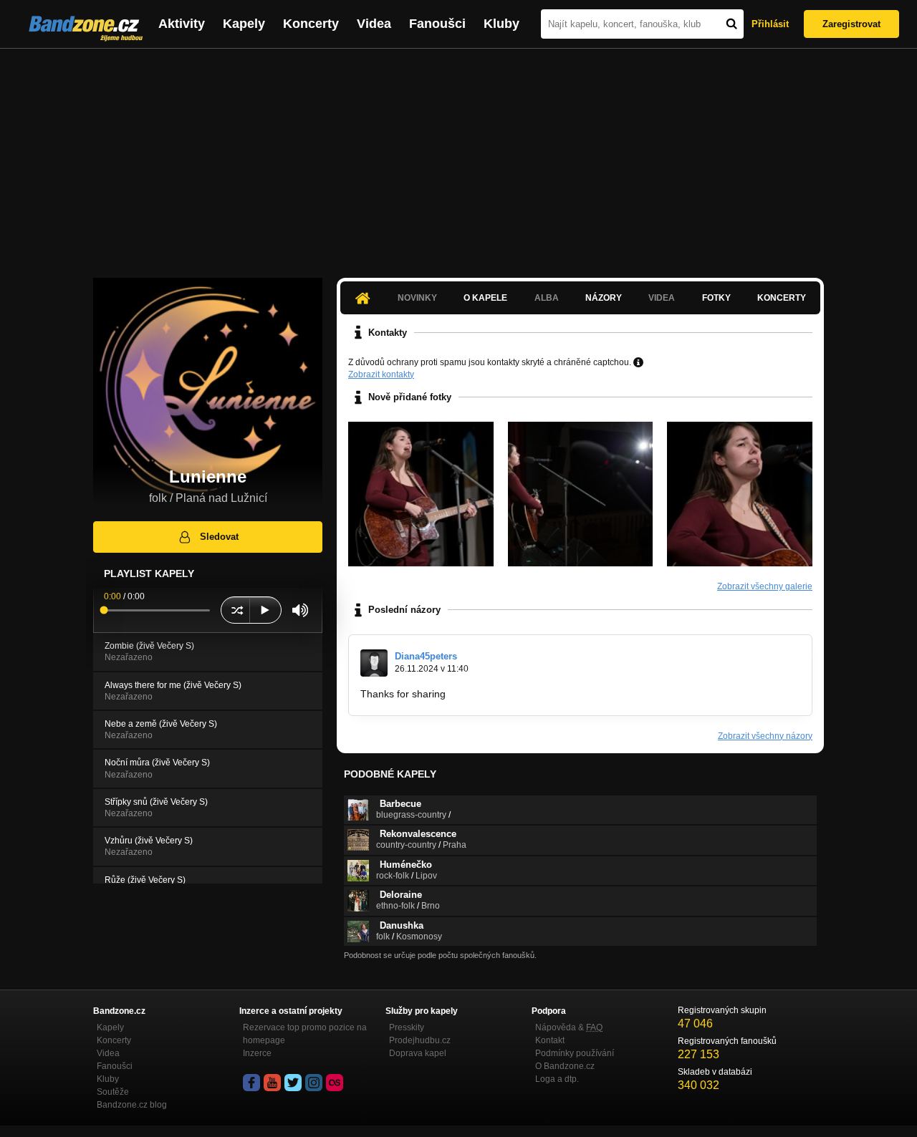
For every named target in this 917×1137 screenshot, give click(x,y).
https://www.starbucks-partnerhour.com (536, 694)
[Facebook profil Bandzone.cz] (251, 1082)
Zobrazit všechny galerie (764, 586)
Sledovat (219, 536)
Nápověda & (568, 1027)
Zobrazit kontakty (381, 374)
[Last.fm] (334, 1082)
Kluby (501, 23)
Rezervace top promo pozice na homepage (305, 1033)
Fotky (716, 298)
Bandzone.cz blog (132, 1105)
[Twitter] (293, 1082)
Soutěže (113, 1092)
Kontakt (550, 1040)
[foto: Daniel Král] (421, 494)
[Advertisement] (458, 156)
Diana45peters (426, 656)
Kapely (244, 23)
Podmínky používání (574, 1053)
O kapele (485, 298)
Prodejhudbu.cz (420, 1040)
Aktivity (181, 23)
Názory (603, 298)
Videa (374, 23)
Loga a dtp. (557, 1079)
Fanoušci (437, 23)
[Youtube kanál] (272, 1082)
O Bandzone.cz (565, 1066)
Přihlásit (770, 24)
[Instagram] (313, 1082)
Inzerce (257, 1053)
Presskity (406, 1027)
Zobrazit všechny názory (765, 736)
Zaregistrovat (851, 24)
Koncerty (311, 23)
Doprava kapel (417, 1053)
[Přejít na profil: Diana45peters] (374, 663)
